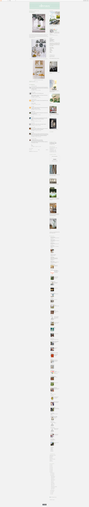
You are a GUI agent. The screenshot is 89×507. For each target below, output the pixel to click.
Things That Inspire (53, 310)
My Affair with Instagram (55, 348)
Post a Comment (31, 148)
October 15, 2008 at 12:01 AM (36, 130)
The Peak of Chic (53, 264)
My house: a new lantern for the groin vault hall (56, 312)
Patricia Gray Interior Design (54, 270)
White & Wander (53, 422)
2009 (51, 470)
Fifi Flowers (32, 92)
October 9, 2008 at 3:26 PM (35, 104)
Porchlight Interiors (53, 281)
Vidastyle (52, 448)
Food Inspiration (53, 487)
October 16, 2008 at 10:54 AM (36, 136)
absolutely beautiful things (54, 387)
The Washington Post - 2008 (53, 149)
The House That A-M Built (54, 416)
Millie (32, 116)
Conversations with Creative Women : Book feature (56, 397)
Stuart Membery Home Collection (55, 341)
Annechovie (52, 447)
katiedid (52, 315)
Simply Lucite (55, 299)
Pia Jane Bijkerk (53, 439)
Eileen (32, 132)
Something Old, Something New (56, 265)
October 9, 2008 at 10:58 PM (36, 109)
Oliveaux (56, 29)
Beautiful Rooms (53, 477)
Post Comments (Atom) (35, 151)
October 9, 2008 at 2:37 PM (35, 97)
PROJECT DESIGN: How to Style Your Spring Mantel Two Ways (56, 317)
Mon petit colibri (53, 427)
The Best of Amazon (53, 255)
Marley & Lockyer (53, 239)
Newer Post (30, 149)
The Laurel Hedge (53, 327)
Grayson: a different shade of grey (55, 401)
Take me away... (53, 485)
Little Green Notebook (53, 254)
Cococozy (52, 359)
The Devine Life (52, 304)
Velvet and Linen (33, 138)
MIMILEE (32, 111)
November (52, 474)
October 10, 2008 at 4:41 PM (36, 125)
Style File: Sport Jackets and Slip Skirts (55, 237)
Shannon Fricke (52, 261)
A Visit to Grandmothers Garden (56, 305)
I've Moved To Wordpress (55, 417)
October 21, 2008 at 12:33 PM (36, 146)
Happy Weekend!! (53, 476)
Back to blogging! (56, 402)
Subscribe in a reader (52, 499)
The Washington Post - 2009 (53, 150)
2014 (51, 464)
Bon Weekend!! (53, 483)
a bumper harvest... (56, 382)
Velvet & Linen (52, 257)
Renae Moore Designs (53, 376)
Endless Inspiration (53, 407)
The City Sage (52, 338)
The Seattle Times (52, 148)
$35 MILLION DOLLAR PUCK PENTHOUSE (56, 361)
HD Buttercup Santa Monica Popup (54, 339)
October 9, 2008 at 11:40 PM (36, 114)
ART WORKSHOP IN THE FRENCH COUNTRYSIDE (56, 272)
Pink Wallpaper (52, 364)
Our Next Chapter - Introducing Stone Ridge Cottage (56, 277)
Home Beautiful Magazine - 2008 (53, 147)
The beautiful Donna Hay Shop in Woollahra (56, 408)
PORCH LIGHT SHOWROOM (56, 282)
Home (39, 149)
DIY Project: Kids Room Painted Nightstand (56, 355)
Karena (32, 106)
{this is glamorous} (53, 237)
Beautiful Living (52, 370)
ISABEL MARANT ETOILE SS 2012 (56, 429)
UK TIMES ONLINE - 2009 (53, 151)
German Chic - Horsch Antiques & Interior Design (56, 323)
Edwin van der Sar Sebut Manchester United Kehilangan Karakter (55, 262)
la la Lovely (32, 127)
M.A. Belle (52, 433)
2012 (51, 467)
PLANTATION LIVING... (55, 342)
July (51, 492)
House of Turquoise (53, 293)
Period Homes (52, 441)
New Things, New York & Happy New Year (56, 388)
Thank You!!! (52, 478)
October (52, 475)
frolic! (51, 393)
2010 (51, 469)
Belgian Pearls (52, 321)
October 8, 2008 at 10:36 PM (36, 90)
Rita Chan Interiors (56, 293)
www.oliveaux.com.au (52, 55)
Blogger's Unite (52, 484)
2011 (51, 468)
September (52, 490)
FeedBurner (56, 160)
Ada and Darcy (52, 413)
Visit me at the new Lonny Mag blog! (56, 434)
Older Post (47, 149)
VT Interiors (52, 298)
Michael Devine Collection (54, 486)
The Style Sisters (33, 99)
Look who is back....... (56, 333)
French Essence (52, 245)
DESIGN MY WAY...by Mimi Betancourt (54, 353)
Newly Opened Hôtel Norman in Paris (55, 243)
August (52, 491)
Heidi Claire (52, 287)
